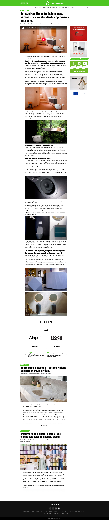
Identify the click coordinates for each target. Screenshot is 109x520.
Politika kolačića (56, 513)
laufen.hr (45, 330)
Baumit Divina (37, 481)
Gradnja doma (54, 7)
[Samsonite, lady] (78, 90)
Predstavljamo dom (35, 511)
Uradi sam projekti (65, 7)
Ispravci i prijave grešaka (47, 513)
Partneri (72, 7)
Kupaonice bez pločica (28, 404)
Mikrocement (26, 414)
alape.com (35, 346)
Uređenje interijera (38, 7)
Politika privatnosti (64, 513)
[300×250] (78, 56)
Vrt (60, 7)
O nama (84, 511)
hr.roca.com (57, 346)
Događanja (80, 511)
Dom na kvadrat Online (27, 511)
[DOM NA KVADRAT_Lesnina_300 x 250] (78, 40)
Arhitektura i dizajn (47, 7)
